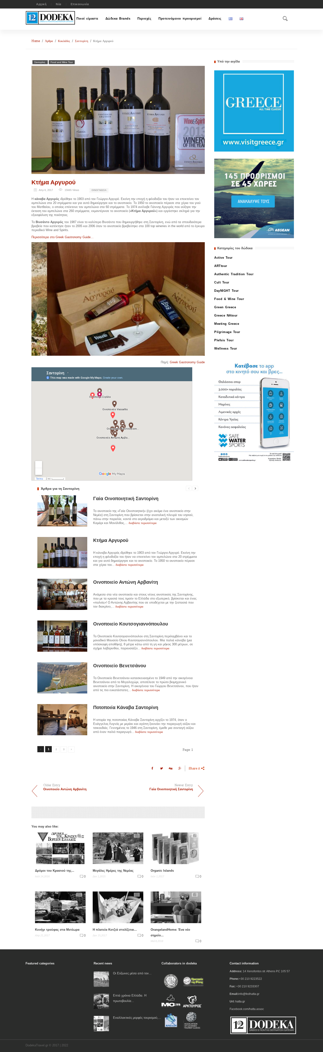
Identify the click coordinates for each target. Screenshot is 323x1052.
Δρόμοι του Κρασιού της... (54, 870)
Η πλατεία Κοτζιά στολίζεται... (115, 929)
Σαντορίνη (81, 41)
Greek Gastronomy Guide (187, 362)
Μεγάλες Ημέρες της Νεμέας (113, 870)
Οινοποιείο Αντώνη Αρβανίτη (125, 582)
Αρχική (41, 4)
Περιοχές (144, 18)
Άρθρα (49, 41)
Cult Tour (221, 282)
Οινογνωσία (99, 190)
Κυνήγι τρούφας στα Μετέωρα (57, 929)
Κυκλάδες (64, 41)
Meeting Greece (226, 323)
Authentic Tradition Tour (233, 274)
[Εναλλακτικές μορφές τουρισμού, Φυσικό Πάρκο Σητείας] (101, 1023)
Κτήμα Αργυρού (53, 182)
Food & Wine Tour (229, 299)
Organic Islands (162, 870)
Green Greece (225, 307)
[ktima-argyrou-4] (118, 299)
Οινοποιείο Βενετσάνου (119, 665)
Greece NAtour (226, 315)
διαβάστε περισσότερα (143, 523)
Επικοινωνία (80, 4)
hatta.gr (240, 1001)
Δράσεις (215, 18)
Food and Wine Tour (62, 62)
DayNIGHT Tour (226, 290)
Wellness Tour (225, 348)
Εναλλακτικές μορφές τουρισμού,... (137, 1017)
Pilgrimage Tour (227, 332)
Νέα (58, 4)
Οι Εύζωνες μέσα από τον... (132, 973)
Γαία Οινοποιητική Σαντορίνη (125, 498)
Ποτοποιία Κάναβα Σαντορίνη (125, 707)
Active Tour (223, 257)
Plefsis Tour (224, 340)
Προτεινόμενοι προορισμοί (179, 18)
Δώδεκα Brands (118, 18)
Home (35, 41)
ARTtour (220, 266)
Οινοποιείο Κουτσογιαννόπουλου (130, 623)
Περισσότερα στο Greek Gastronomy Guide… (62, 237)
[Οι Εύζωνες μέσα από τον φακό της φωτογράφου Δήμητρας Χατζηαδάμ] (101, 979)
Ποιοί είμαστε (87, 18)
